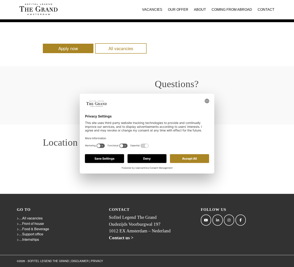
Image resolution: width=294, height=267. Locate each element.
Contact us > (121, 237)
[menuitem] (152, 9)
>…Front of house (30, 223)
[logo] (38, 9)
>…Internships (28, 239)
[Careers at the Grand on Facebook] (240, 220)
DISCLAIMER (79, 261)
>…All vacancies (30, 218)
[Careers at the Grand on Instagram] (229, 220)
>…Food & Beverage (33, 228)
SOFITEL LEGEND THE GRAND (48, 261)
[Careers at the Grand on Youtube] (206, 220)
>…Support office (30, 234)
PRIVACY (97, 261)
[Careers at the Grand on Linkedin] (217, 220)
